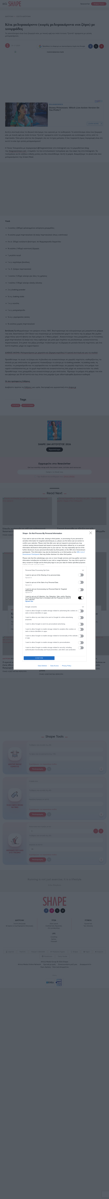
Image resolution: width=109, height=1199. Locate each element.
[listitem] (54, 570)
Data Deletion (42, 666)
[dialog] (54, 599)
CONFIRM (39, 658)
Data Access (54, 666)
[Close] (91, 533)
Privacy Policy (66, 666)
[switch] (81, 575)
